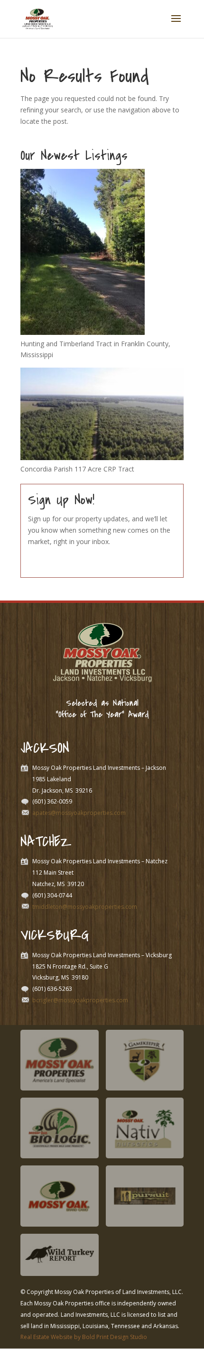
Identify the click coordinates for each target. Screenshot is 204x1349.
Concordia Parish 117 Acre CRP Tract (77, 468)
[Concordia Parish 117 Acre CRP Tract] (102, 457)
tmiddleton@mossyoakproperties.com (84, 907)
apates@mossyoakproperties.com (79, 813)
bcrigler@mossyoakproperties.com (80, 1000)
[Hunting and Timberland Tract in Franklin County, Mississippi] (82, 332)
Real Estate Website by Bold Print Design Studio (83, 1337)
